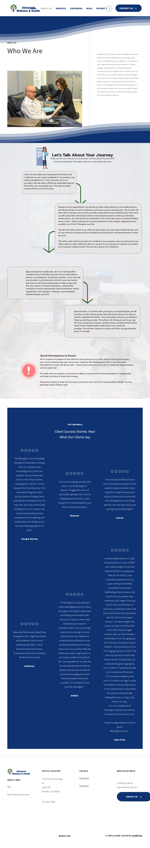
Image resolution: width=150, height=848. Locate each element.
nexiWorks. (137, 835)
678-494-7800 (48, 801)
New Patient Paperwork (18, 794)
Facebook (84, 778)
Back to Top (65, 835)
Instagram (84, 785)
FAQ (9, 786)
